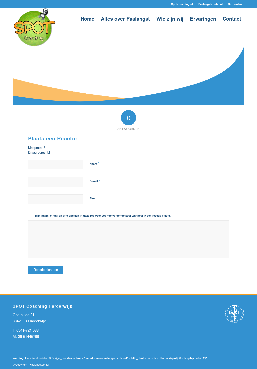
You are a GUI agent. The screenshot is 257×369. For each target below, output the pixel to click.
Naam (94, 163)
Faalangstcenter (39, 364)
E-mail (95, 180)
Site (92, 198)
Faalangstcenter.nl (210, 4)
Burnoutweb (236, 4)
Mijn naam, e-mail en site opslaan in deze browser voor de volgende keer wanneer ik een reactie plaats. (103, 215)
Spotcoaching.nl (182, 4)
